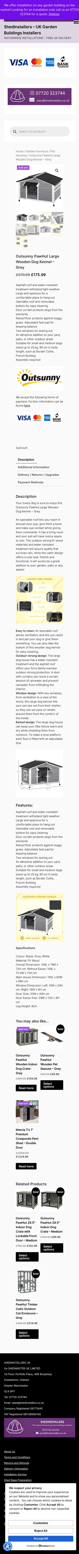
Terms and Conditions (17, 1457)
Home (20, 151)
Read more (26, 1088)
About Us (9, 1451)
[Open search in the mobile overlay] (39, 131)
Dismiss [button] (54, 14)
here (27, 405)
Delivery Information (16, 1468)
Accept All (41, 1538)
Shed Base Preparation (18, 1480)
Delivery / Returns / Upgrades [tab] (38, 475)
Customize (40, 1523)
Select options (48, 1085)
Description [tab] (26, 459)
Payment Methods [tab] (31, 482)
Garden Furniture (37, 151)
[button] (57, 170)
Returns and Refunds (16, 1462)
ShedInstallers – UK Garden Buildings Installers (30, 29)
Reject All (40, 1530)
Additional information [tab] (33, 467)
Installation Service (15, 1474)
